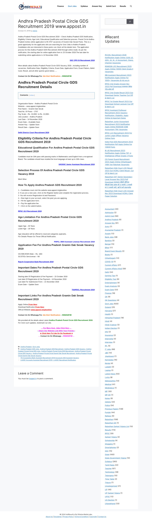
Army (107, 227)
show (32, 95)
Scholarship (110, 440)
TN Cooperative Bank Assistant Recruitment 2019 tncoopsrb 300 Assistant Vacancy (49, 358)
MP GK (108, 395)
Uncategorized (111, 486)
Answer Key (97, 6)
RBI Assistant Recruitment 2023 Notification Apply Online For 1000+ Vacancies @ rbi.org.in (118, 77)
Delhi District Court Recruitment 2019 (33, 133)
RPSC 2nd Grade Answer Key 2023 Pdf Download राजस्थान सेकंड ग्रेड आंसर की (118, 86)
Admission (109, 213)
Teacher (108, 469)
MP (106, 391)
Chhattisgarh (110, 258)
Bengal (108, 244)
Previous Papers (111, 409)
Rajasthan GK (110, 423)
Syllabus (84, 6)
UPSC (107, 497)
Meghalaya (109, 388)
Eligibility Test (110, 279)
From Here (32, 304)
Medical (108, 384)
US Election (109, 500)
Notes (107, 398)
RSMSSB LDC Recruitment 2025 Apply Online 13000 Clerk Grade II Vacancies (119, 69)
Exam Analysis (111, 286)
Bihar (107, 248)
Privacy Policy (68, 517)
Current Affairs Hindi (113, 269)
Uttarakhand (110, 504)
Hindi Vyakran (111, 325)
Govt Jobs (72, 6)
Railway (108, 416)
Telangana (109, 476)
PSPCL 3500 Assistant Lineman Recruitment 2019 (74, 242)
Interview (109, 342)
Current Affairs (111, 265)
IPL (106, 346)
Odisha (108, 402)
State (107, 454)
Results (123, 6)
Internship (109, 339)
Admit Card (111, 6)
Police (107, 405)
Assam (108, 234)
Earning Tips (110, 276)
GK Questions (110, 300)
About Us (49, 517)
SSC (106, 451)
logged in (33, 379)
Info (106, 332)
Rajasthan (109, 419)
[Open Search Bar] (131, 6)
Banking (108, 241)
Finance (60, 6)
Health (107, 314)
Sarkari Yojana (111, 437)
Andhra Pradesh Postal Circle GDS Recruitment (57, 351)
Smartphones (110, 447)
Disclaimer (58, 517)
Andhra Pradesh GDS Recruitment (51, 349)
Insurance (109, 335)
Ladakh (108, 367)
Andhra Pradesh (26, 347)
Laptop (108, 370)
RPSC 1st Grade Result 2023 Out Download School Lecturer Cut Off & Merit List (119, 104)
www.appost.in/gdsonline (41, 310)
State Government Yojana (115, 458)
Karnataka (109, 360)
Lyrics (107, 377)
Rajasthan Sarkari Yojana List (117, 426)
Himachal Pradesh (112, 318)
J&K (106, 353)
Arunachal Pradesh (113, 230)
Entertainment (111, 283)
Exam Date (109, 290)
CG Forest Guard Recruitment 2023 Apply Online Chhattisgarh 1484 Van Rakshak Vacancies (118, 162)
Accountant (109, 209)
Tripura (108, 483)
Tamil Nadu (109, 465)
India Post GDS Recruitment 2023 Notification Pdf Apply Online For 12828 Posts (119, 144)
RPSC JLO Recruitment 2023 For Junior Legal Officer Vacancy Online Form (118, 135)
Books (107, 255)
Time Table (109, 479)
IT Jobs (108, 349)
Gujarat (108, 307)
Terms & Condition (82, 517)
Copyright (93, 517)
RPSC (107, 433)
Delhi (107, 272)
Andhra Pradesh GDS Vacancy (74, 349)
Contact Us (102, 517)
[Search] (130, 21)
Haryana (108, 311)
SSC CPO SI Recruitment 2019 (82, 60)
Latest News (110, 374)
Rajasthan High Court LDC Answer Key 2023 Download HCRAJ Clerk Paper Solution (119, 193)
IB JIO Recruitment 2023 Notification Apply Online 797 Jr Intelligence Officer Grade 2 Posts (119, 153)
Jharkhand (109, 356)
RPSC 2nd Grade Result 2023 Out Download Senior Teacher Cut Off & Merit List (119, 95)
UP (106, 490)
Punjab (108, 412)
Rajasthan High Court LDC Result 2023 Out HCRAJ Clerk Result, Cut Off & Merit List (119, 170)
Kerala (107, 363)
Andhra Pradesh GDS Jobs (29, 349)
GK (106, 297)
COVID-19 (109, 262)
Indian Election (111, 328)
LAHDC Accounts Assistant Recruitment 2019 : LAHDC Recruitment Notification (48, 360)
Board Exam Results (113, 251)
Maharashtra (110, 381)
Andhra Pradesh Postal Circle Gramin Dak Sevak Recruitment (54, 353)
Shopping (109, 444)
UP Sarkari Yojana (112, 493)
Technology (109, 472)
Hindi (107, 321)
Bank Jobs (109, 237)
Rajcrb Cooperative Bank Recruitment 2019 (35, 262)
